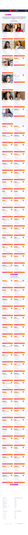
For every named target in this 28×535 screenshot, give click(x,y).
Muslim (15, 516)
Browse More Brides (14, 274)
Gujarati (15, 502)
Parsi (15, 515)
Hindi (15, 499)
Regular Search (4, 501)
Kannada (16, 503)
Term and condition (5, 507)
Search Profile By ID (5, 502)
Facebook (5, 513)
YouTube (5, 518)
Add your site (4, 505)
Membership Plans (5, 503)
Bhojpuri (15, 504)
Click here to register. (16, 277)
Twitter (5, 512)
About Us (4, 499)
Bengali (15, 501)
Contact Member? (7, 37)
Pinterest (5, 517)
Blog (4, 519)
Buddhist (16, 517)
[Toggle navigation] (2, 10)
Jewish (15, 518)
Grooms (10, 14)
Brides (6, 14)
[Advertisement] (14, 5)
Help (3, 508)
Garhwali (16, 505)
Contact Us (4, 504)
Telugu (15, 507)
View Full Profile (7, 142)
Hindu (15, 512)
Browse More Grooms (14, 484)
